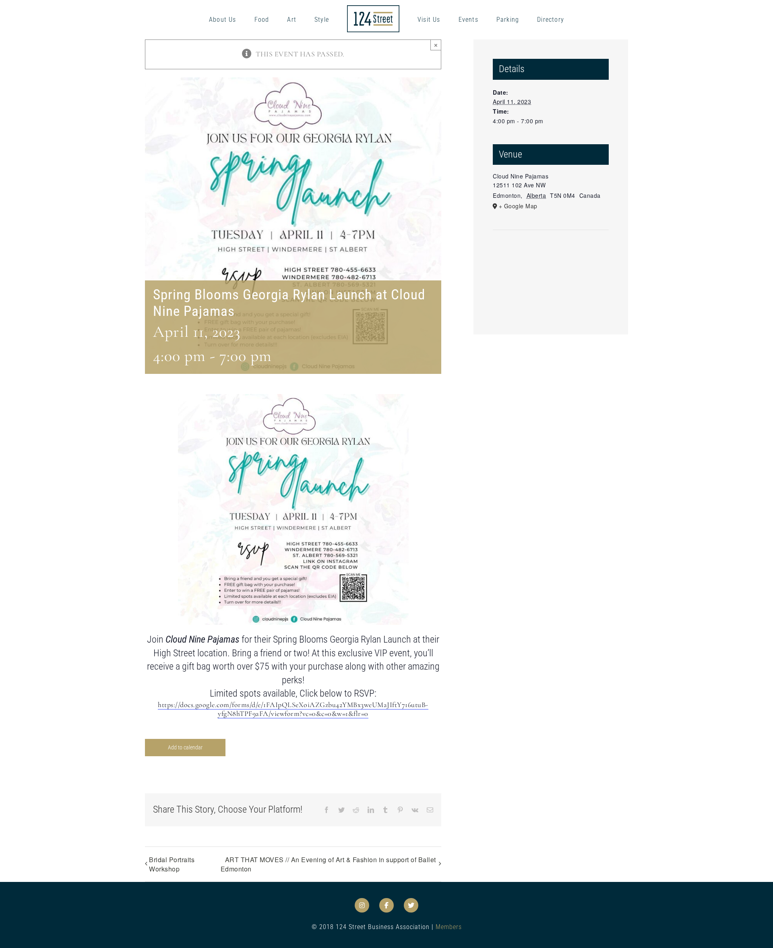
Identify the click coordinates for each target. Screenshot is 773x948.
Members (449, 927)
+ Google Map (518, 206)
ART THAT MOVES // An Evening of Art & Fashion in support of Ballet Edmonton (328, 864)
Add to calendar (185, 747)
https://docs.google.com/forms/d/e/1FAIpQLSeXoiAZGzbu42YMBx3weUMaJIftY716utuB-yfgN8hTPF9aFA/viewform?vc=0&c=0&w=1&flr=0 (293, 709)
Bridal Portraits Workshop (171, 864)
